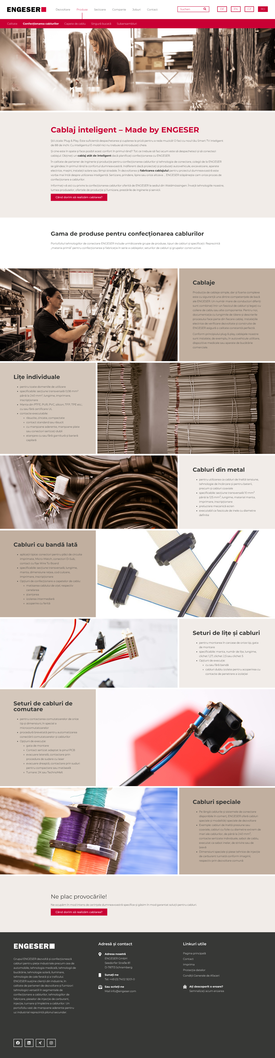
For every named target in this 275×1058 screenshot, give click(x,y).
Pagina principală (194, 953)
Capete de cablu (75, 23)
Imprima (189, 964)
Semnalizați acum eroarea (206, 991)
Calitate (12, 23)
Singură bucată (101, 23)
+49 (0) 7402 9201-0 (122, 979)
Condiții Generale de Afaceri (201, 975)
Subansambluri (127, 23)
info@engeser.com (123, 991)
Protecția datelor (194, 970)
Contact (188, 958)
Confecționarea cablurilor (41, 23)
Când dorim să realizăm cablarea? (79, 197)
